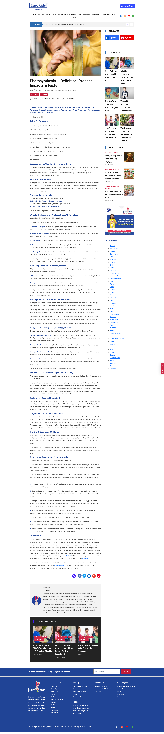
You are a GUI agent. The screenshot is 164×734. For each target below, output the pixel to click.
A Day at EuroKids (101, 686)
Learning (44, 94)
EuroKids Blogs (59, 565)
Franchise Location (57, 699)
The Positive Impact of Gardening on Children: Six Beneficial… (126, 134)
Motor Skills (114, 320)
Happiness (113, 303)
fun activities (66, 556)
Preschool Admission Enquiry (80, 687)
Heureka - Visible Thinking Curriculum (103, 690)
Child (82, 637)
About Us (54, 686)
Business (113, 262)
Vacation (113, 369)
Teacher (112, 360)
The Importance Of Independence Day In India (114, 194)
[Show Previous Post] (127, 24)
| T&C (71, 727)
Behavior (113, 259)
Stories (112, 355)
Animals (112, 246)
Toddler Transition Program (126, 686)
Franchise (113, 295)
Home (31, 90)
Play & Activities (115, 333)
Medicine (113, 317)
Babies (112, 251)
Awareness (114, 249)
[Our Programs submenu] (52, 14)
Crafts (112, 268)
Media (53, 707)
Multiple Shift (114, 322)
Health (112, 306)
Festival (107, 169)
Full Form (113, 298)
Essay (112, 281)
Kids (36, 637)
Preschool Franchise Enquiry (79, 693)
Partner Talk (54, 691)
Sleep (112, 349)
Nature (112, 325)
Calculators (54, 710)
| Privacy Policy (78, 727)
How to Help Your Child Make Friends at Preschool (88, 648)
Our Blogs (54, 705)
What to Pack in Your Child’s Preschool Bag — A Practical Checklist (43, 648)
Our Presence (55, 697)
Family (112, 287)
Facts (112, 284)
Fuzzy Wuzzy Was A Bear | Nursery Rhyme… (113, 158)
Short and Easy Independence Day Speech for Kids (113, 175)
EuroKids (34, 99)
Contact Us (54, 702)
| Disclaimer (88, 727)
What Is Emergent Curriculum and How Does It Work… (127, 77)
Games (112, 300)
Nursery (119, 691)
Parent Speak (55, 689)
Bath (111, 257)
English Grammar (115, 279)
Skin (111, 347)
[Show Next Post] (131, 24)
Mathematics (114, 314)
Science (112, 344)
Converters (54, 713)
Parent (112, 330)
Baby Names (114, 254)
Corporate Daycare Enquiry (81, 697)
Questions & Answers (117, 339)
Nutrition (113, 328)
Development (114, 273)
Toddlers (113, 363)
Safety (112, 341)
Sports (112, 352)
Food (112, 292)
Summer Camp (115, 358)
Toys (111, 366)
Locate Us (54, 694)
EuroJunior (120, 694)
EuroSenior (120, 697)
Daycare (113, 270)
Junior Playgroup (122, 689)
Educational (38, 90)
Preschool (39, 639)
